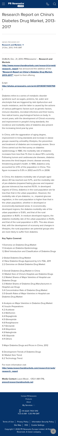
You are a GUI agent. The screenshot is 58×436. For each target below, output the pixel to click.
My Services (27, 405)
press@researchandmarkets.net (17, 382)
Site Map (17, 425)
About (28, 402)
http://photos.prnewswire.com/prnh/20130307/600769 (28, 86)
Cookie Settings (37, 425)
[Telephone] (47, 4)
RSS (26, 425)
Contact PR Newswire (29, 396)
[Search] (54, 4)
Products (28, 399)
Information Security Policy (43, 421)
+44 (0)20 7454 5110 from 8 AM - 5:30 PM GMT (29, 412)
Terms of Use (8, 421)
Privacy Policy (22, 421)
